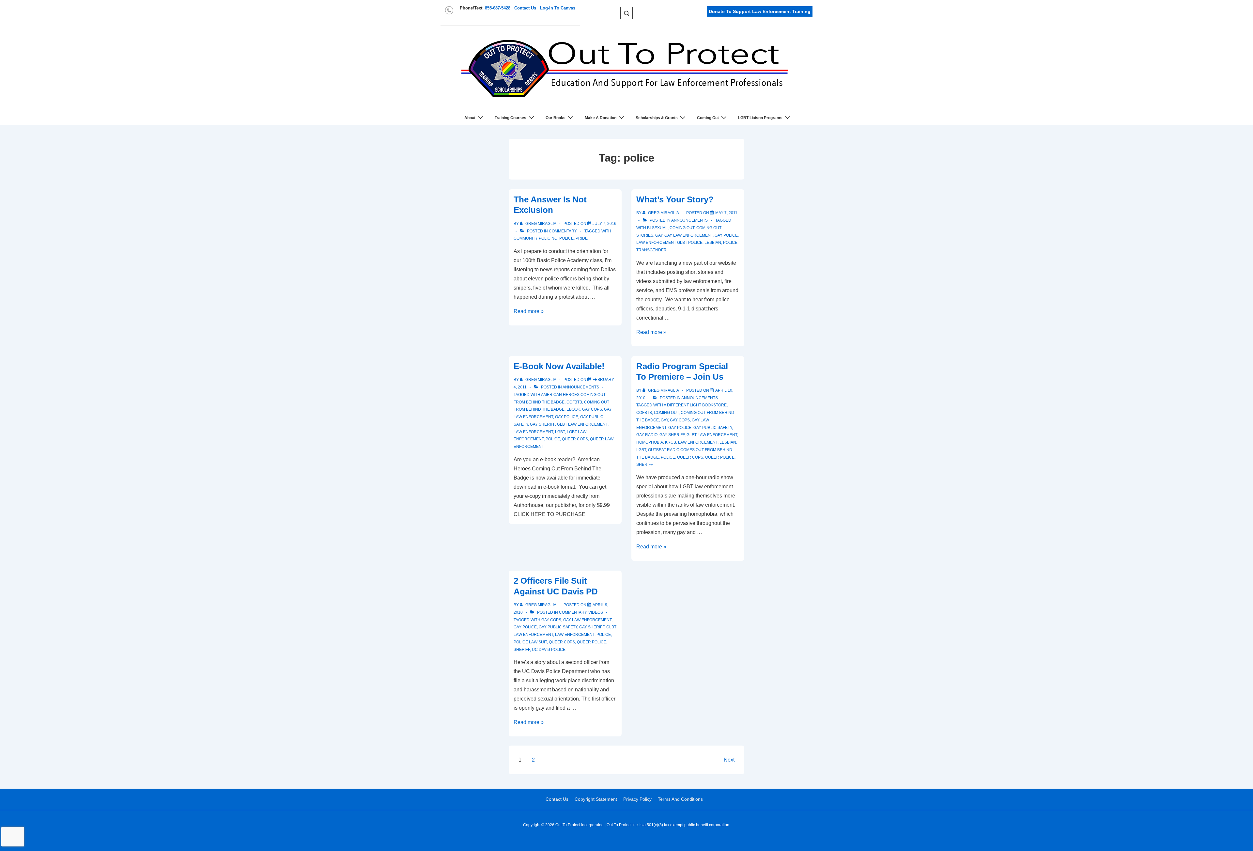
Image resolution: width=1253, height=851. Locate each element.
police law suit (530, 642)
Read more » (529, 311)
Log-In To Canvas (557, 8)
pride (582, 238)
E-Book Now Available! (559, 366)
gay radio (646, 435)
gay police (726, 235)
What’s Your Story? (675, 199)
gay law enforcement (688, 235)
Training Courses (510, 118)
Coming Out (708, 118)
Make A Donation (600, 118)
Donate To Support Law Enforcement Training (760, 11)
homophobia (649, 442)
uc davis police (548, 649)
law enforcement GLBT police (669, 242)
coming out (682, 228)
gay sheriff (542, 424)
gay (658, 235)
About (469, 118)
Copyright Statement (596, 799)
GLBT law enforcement (582, 424)
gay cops (592, 409)
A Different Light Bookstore (695, 405)
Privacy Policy (637, 799)
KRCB (670, 442)
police (566, 238)
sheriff (644, 464)
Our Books (555, 118)
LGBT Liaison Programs (760, 118)
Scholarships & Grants (657, 118)
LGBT (560, 432)
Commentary (563, 231)
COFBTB (574, 402)
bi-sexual (657, 228)
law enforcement (533, 432)
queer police (720, 457)
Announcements (689, 220)
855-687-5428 (497, 8)
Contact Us (525, 8)
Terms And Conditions (680, 799)
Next (729, 760)
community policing (535, 238)
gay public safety (712, 427)
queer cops (575, 439)
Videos (595, 612)
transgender (651, 250)
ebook (573, 409)
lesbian (712, 242)
